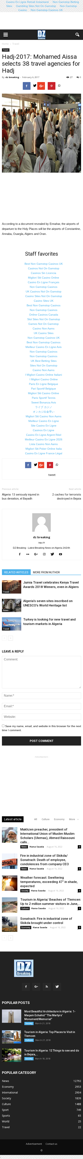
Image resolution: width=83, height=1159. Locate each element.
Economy (59, 819)
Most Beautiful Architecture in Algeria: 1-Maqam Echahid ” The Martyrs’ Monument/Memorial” (49, 1015)
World (5, 1121)
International (10, 1092)
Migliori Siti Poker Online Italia (43, 448)
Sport (5, 1110)
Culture (45, 819)
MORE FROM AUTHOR (46, 572)
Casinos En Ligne (43, 430)
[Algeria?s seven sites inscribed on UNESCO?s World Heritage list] (11, 605)
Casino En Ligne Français (43, 282)
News (5, 610)
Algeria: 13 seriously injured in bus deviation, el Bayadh (20, 496)
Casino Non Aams (43, 328)
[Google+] (37, 554)
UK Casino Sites (43, 333)
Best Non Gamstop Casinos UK (44, 263)
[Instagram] (45, 554)
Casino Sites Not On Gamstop (43, 296)
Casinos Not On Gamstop (43, 268)
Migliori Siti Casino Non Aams (43, 416)
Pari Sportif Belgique (43, 388)
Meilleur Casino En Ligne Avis (43, 347)
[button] (77, 34)
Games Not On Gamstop (43, 323)
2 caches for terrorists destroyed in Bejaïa (66, 496)
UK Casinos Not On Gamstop (43, 291)
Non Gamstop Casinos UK (47, 10)
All (35, 819)
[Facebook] (21, 554)
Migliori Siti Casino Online (43, 277)
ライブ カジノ (43, 407)
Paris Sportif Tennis (43, 397)
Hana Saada (37, 846)
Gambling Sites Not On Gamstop (36, 6)
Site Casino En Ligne (43, 425)
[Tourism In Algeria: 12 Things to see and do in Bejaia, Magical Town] (11, 1055)
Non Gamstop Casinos (43, 286)
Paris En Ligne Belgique (43, 383)
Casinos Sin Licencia (43, 273)
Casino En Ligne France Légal (43, 453)
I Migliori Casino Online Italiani (43, 374)
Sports (6, 1115)
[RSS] (47, 987)
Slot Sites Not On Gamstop (43, 319)
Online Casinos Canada (43, 314)
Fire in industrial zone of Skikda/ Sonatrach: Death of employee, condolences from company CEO (44, 860)
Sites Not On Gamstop (43, 365)
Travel (5, 50)
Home (5, 43)
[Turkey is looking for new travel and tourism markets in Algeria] (11, 624)
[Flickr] (29, 554)
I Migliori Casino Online (44, 379)
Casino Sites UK (43, 300)
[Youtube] (62, 554)
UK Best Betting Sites (44, 360)
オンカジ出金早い (43, 411)
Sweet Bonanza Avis (43, 402)
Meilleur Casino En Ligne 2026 (43, 439)
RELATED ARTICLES (16, 572)
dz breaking (12, 77)
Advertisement (34, 1144)
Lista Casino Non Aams (43, 444)
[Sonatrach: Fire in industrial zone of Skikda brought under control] (9, 924)
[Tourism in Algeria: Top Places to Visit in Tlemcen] (11, 1036)
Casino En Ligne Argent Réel (43, 434)
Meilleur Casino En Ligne (43, 420)
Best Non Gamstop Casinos (43, 305)
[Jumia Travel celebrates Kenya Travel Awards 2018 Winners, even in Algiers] (11, 587)
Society (24, 890)
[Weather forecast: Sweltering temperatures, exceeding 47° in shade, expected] (9, 883)
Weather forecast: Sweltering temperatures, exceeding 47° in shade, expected (49, 882)
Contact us (51, 1144)
